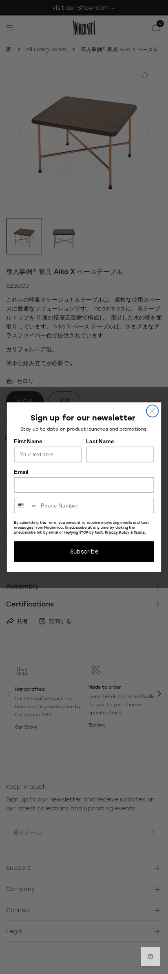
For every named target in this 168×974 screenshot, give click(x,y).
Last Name (100, 441)
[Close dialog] (152, 411)
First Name (28, 441)
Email (21, 472)
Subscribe (84, 551)
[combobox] (25, 505)
